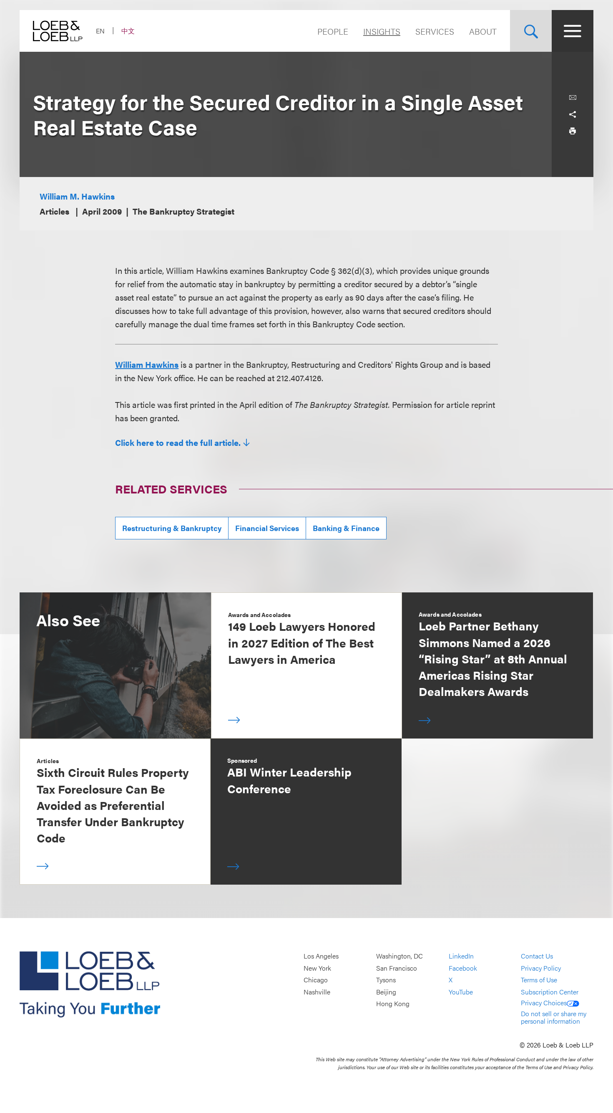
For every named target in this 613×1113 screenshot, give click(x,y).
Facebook (463, 968)
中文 (128, 30)
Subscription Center (549, 992)
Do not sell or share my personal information (553, 1017)
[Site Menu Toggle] (572, 31)
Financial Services (267, 528)
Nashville (317, 992)
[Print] (572, 131)
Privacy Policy (541, 968)
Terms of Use (539, 979)
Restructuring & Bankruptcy (171, 528)
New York (317, 968)
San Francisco (396, 968)
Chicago (316, 979)
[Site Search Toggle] (531, 31)
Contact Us (537, 956)
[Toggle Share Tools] (572, 114)
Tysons (386, 979)
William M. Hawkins (77, 196)
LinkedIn (461, 956)
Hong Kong (393, 1004)
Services (434, 31)
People (332, 31)
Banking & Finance (346, 528)
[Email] (572, 97)
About (483, 31)
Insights (381, 31)
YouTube (461, 992)
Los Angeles (321, 956)
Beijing (386, 992)
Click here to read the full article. (178, 442)
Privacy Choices (544, 1002)
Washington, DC (399, 956)
